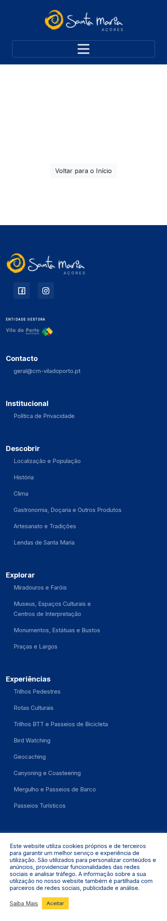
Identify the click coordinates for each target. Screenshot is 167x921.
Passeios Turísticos (40, 805)
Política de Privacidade (44, 416)
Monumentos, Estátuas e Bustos (57, 630)
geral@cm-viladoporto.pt (47, 371)
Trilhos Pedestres (37, 691)
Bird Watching (32, 740)
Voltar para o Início (83, 171)
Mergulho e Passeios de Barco (55, 789)
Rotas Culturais (34, 707)
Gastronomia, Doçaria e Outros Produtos (68, 509)
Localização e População (47, 461)
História (24, 477)
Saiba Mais (24, 903)
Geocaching (30, 756)
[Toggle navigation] (83, 48)
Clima (21, 493)
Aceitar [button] (55, 903)
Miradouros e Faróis (40, 587)
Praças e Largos (35, 646)
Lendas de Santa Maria (44, 542)
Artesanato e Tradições (45, 526)
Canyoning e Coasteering (47, 773)
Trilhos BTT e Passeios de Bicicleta (61, 724)
